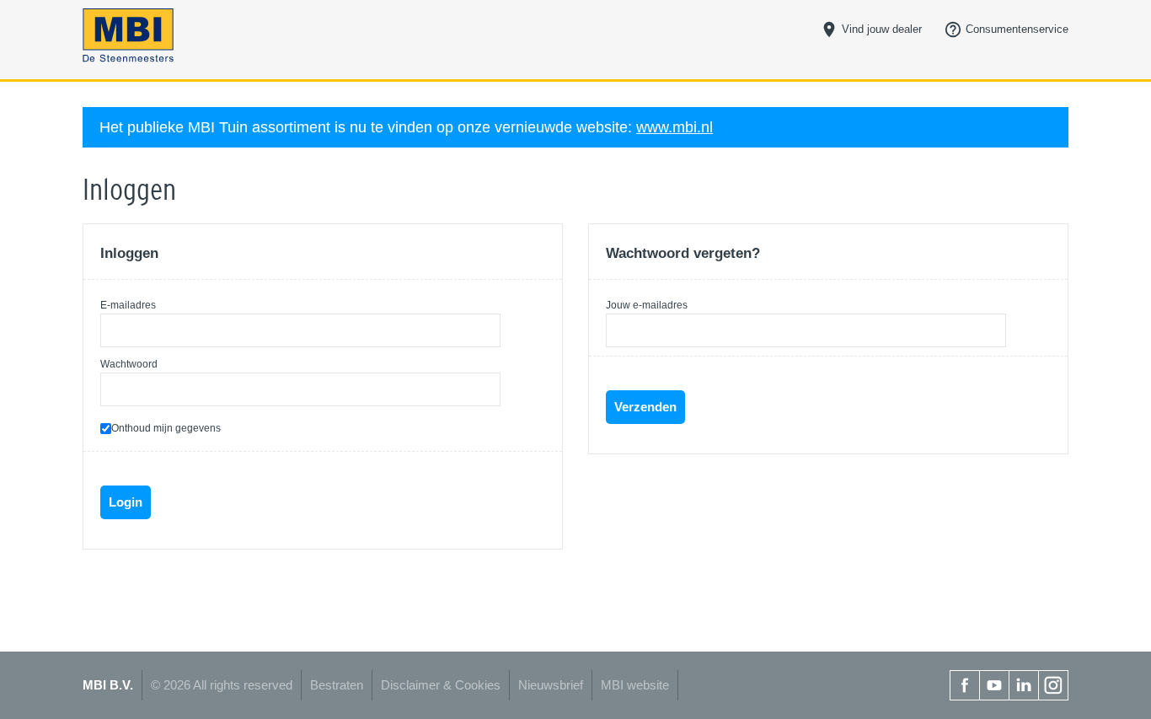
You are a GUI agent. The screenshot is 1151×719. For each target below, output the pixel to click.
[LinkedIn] (1023, 685)
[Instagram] (1053, 685)
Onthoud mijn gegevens (166, 428)
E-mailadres (128, 305)
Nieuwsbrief (550, 685)
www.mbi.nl (674, 127)
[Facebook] (964, 685)
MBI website (635, 685)
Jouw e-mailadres (647, 305)
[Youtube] (994, 685)
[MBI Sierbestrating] (196, 35)
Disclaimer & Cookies (441, 685)
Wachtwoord (129, 364)
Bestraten (336, 685)
